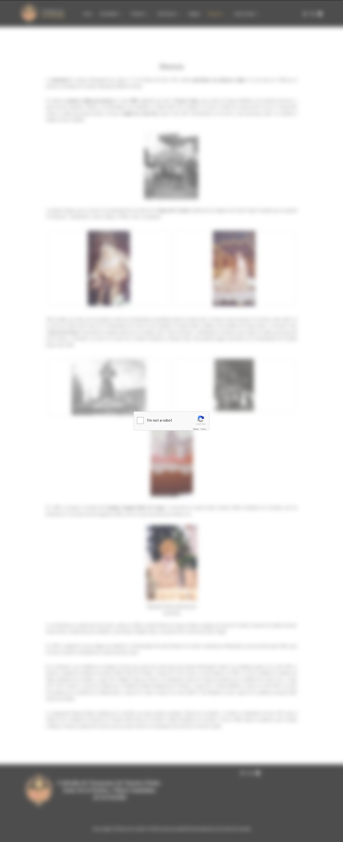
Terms (203, 429)
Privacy (196, 429)
